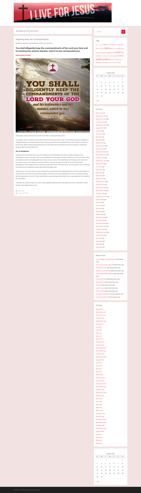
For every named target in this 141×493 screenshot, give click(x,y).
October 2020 (100, 158)
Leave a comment (23, 193)
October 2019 (100, 193)
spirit (106, 62)
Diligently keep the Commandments (32, 39)
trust (111, 62)
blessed (97, 44)
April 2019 (99, 211)
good (111, 48)
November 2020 (101, 155)
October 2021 (100, 122)
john (112, 52)
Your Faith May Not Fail (103, 294)
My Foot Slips (100, 291)
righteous (112, 59)
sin (101, 62)
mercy (102, 56)
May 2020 (99, 172)
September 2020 (101, 161)
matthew (98, 56)
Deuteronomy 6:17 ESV (23, 55)
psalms (106, 59)
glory (103, 48)
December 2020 (101, 152)
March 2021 (99, 143)
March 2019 (99, 214)
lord (118, 52)
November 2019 (101, 190)
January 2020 (100, 184)
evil (116, 44)
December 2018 (101, 223)
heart (119, 48)
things (109, 62)
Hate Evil (98, 285)
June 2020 (99, 169)
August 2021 (100, 128)
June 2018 (99, 241)
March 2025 (99, 113)
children (101, 44)
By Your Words (100, 282)
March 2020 (99, 178)
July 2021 (99, 131)
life (114, 52)
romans (98, 62)
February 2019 (100, 217)
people (114, 56)
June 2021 (99, 134)
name (105, 56)
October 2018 (100, 229)
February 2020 (100, 181)
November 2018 (101, 226)
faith (119, 44)
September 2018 (101, 232)
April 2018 (99, 247)
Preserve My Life (101, 268)
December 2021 (101, 116)
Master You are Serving (103, 271)
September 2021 (101, 125)
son (103, 62)
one (108, 56)
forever (99, 48)
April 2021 (99, 140)
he (116, 48)
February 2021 (100, 146)
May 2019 (99, 208)
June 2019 (99, 205)
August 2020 (100, 163)
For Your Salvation (101, 297)
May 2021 (99, 137)
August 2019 (100, 199)
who (114, 62)
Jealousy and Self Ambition (104, 273)
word (117, 62)
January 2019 (100, 220)
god (107, 48)
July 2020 (99, 167)
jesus (109, 52)
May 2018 (99, 244)
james (105, 52)
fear (97, 48)
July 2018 (99, 238)
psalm (99, 59)
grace (114, 48)
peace (110, 56)
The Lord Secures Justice (104, 265)
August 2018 (100, 235)
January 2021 (100, 149)
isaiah (102, 52)
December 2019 (101, 187)
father (122, 44)
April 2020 (99, 175)
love (122, 52)
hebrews (98, 52)
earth (108, 44)
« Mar (97, 101)
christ (105, 45)
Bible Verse (21, 191)
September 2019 (101, 196)
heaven (122, 48)
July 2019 (99, 202)
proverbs (120, 56)
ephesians (113, 44)
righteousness (118, 59)
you (119, 62)
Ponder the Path (101, 279)
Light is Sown (100, 288)
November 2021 (101, 119)
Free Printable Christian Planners (106, 259)
